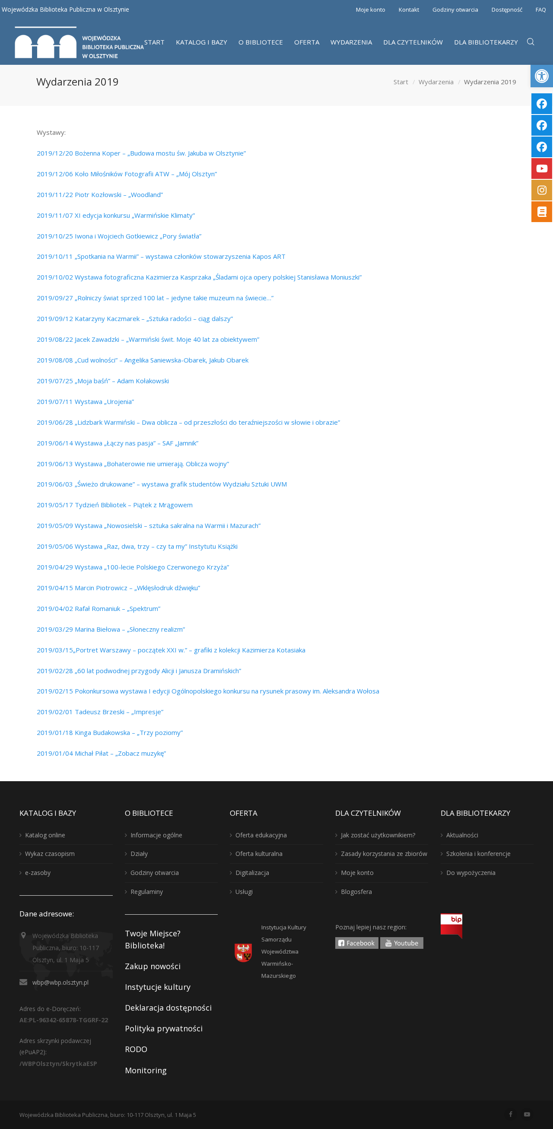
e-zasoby (38, 872)
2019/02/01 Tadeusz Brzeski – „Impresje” (100, 711)
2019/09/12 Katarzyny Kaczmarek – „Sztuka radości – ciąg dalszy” (135, 318)
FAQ (541, 9)
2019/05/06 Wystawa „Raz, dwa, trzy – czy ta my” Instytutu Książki (137, 546)
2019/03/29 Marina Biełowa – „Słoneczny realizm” (111, 629)
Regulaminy (146, 891)
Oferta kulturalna (259, 853)
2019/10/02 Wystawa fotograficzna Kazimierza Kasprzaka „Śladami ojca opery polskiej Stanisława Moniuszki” (199, 277)
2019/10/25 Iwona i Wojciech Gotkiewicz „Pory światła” (119, 236)
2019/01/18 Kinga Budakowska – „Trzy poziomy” (110, 732)
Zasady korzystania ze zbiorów (384, 853)
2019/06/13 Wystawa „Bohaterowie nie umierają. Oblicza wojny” (133, 463)
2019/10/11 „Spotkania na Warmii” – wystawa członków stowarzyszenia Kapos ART (161, 256)
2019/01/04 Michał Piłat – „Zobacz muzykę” (101, 753)
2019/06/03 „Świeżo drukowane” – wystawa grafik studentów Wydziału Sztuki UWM (162, 484)
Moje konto (370, 9)
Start (401, 81)
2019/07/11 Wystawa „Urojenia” (85, 401)
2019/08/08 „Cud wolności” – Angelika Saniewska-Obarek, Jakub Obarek (142, 360)
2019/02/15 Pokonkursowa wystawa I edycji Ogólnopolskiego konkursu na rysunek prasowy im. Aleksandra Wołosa (208, 691)
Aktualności (462, 835)
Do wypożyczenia (471, 872)
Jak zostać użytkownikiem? (378, 835)
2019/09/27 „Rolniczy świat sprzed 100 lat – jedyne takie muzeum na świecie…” (155, 297)
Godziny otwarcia (455, 9)
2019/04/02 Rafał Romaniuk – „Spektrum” (98, 608)
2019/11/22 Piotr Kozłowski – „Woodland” (100, 194)
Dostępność (507, 9)
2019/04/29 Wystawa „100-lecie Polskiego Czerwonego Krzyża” (133, 567)
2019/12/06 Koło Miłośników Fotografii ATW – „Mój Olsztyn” (127, 173)
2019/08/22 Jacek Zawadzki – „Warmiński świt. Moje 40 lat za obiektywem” (148, 339)
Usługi (244, 891)
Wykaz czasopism (50, 853)
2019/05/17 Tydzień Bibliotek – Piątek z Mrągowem (115, 504)
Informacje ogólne (156, 835)
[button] (542, 76)
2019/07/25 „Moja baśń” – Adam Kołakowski (103, 380)
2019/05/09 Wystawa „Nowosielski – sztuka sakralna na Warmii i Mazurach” (149, 525)
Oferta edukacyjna (261, 835)
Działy (139, 853)
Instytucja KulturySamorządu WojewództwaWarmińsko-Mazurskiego (283, 951)
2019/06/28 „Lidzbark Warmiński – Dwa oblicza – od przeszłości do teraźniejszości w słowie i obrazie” (188, 422)
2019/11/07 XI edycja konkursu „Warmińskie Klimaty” (116, 215)
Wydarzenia (436, 81)
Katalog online (45, 835)
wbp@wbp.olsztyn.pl (60, 982)
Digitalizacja (252, 872)
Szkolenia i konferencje (478, 853)
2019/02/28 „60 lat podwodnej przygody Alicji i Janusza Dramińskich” (139, 670)
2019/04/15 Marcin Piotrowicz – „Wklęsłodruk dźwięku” (118, 587)
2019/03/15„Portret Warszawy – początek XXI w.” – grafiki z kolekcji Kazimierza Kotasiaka (171, 650)
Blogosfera (356, 891)
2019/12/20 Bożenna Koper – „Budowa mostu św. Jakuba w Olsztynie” (141, 153)
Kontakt (409, 9)
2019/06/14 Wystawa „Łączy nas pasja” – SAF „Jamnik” (117, 443)
